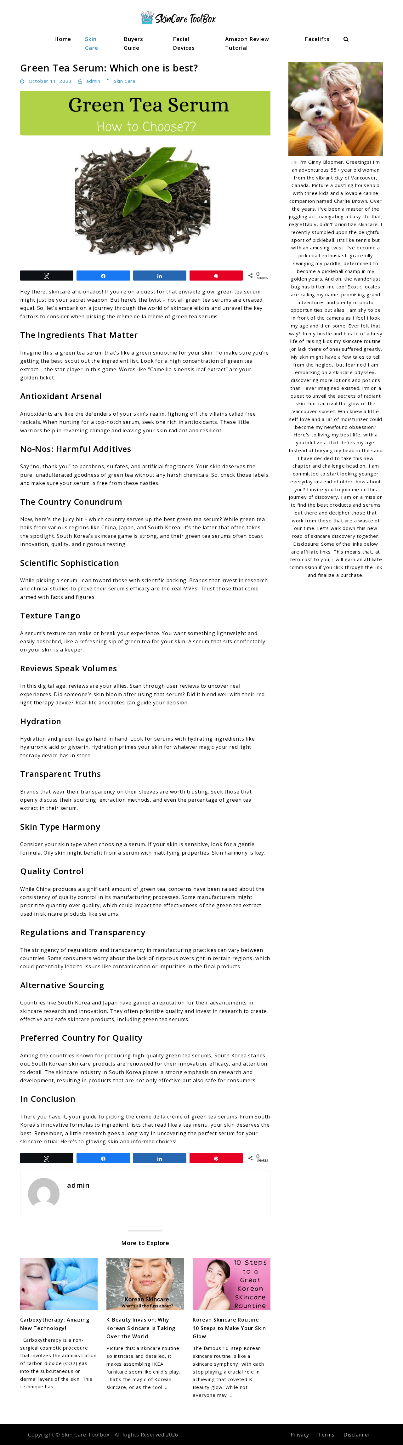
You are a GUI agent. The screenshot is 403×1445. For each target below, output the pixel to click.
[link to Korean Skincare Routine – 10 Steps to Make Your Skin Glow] (231, 1284)
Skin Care (91, 43)
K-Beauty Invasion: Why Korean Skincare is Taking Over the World (140, 1328)
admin (93, 81)
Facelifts (317, 39)
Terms (326, 1434)
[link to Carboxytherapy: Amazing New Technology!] (59, 1284)
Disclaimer (357, 1434)
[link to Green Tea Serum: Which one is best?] (145, 177)
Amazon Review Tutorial (247, 43)
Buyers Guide (133, 43)
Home (62, 39)
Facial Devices (184, 43)
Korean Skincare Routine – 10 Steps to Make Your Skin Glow (229, 1328)
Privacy (300, 1434)
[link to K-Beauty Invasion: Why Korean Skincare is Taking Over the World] (145, 1284)
